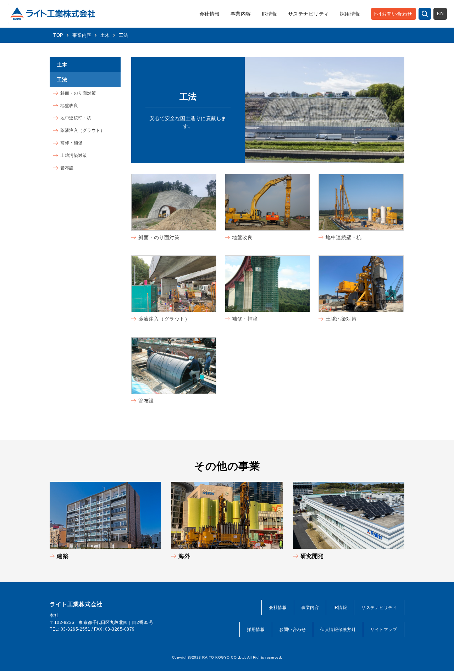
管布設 (146, 401)
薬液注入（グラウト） (164, 319)
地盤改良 (242, 237)
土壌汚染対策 (341, 319)
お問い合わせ (397, 14)
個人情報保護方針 (338, 629)
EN (440, 13)
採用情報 (350, 14)
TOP (58, 35)
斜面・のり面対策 (158, 237)
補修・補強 (245, 319)
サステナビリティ (308, 14)
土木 (105, 35)
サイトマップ (383, 629)
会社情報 (209, 14)
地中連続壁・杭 (344, 237)
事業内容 (241, 14)
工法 (62, 79)
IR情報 (269, 14)
